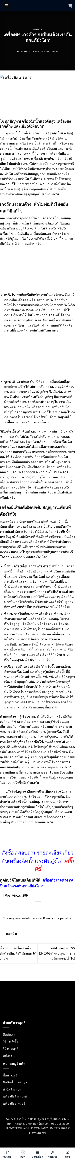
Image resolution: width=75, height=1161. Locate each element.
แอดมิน (54, 51)
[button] (6, 5)
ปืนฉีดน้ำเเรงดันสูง (15, 1082)
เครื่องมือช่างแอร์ (14, 1103)
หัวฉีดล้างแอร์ (12, 1089)
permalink (65, 918)
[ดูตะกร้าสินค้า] (70, 5)
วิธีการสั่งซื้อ (10, 1041)
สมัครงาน (9, 1055)
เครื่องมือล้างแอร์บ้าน (16, 1096)
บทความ (37, 29)
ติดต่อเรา (9, 1034)
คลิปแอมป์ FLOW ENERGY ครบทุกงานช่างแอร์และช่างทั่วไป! (57, 953)
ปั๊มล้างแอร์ (10, 1075)
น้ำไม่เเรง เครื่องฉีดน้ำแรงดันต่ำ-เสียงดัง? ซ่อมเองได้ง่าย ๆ (18, 953)
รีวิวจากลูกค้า (11, 1048)
